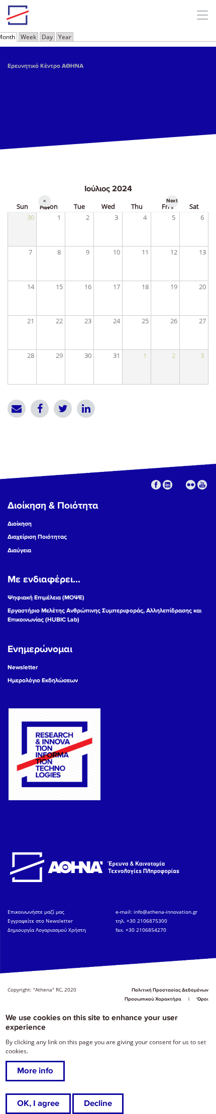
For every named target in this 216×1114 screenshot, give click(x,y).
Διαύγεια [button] (19, 550)
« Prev (45, 202)
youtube (202, 484)
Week (28, 37)
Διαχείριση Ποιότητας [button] (37, 537)
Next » (171, 202)
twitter (179, 484)
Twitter (63, 409)
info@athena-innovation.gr (165, 911)
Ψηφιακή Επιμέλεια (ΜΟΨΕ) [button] (46, 597)
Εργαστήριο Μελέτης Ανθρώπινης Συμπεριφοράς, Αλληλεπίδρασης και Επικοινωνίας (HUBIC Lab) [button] (104, 615)
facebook (156, 484)
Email (17, 409)
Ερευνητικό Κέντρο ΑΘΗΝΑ (45, 66)
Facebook (40, 409)
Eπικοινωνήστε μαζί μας (36, 911)
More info (35, 1071)
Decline (98, 1103)
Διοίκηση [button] (20, 524)
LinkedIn (86, 409)
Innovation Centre (62, 15)
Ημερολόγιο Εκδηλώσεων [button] (43, 680)
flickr (190, 484)
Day (47, 37)
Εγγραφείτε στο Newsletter (41, 920)
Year (64, 37)
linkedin (167, 484)
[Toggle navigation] (202, 15)
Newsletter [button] (23, 667)
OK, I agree (38, 1103)
